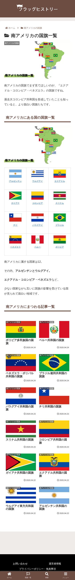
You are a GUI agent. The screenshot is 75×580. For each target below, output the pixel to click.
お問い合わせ (20, 563)
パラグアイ (37, 225)
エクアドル (59, 181)
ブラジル (59, 225)
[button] (68, 394)
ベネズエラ (15, 247)
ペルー (37, 247)
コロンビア (37, 203)
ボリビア (59, 247)
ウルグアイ (37, 181)
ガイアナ (15, 203)
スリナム (59, 203)
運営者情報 (55, 563)
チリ (15, 225)
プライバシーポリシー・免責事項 (37, 568)
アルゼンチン (15, 181)
